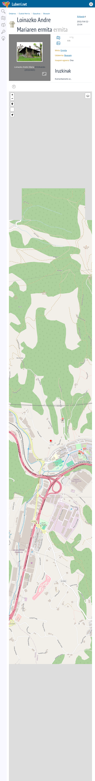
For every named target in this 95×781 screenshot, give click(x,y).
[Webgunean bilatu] (3, 13)
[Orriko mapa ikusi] (58, 37)
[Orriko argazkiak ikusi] (58, 43)
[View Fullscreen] (12, 109)
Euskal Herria (24, 14)
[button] (62, 418)
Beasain (46, 14)
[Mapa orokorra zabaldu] (3, 20)
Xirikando (80, 16)
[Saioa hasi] (3, 34)
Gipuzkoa (36, 14)
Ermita (64, 50)
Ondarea (12, 14)
